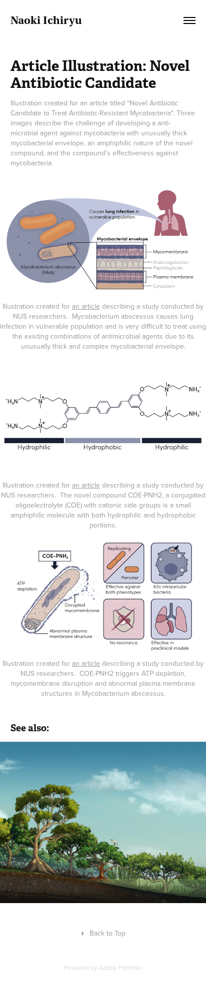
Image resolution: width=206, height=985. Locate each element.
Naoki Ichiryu (46, 20)
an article (86, 306)
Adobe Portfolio (120, 967)
